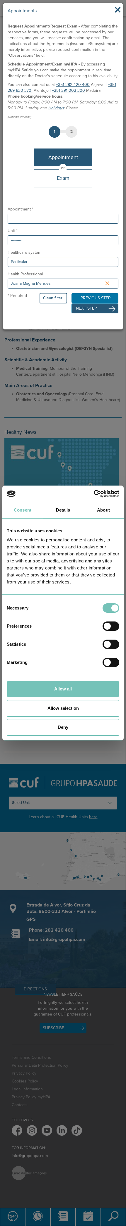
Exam (63, 178)
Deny (63, 727)
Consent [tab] (22, 509)
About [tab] (103, 509)
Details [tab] (63, 509)
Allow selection (63, 708)
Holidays (56, 108)
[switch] (111, 626)
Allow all (63, 688)
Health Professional (25, 274)
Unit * (13, 230)
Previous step (95, 298)
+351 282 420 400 (73, 84)
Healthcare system (24, 252)
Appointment (63, 157)
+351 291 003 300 (68, 90)
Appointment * (20, 209)
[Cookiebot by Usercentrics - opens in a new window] (93, 494)
